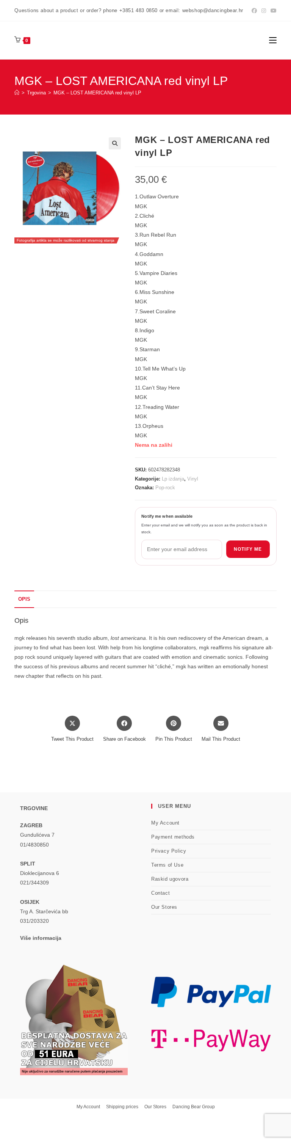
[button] (115, 143)
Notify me (248, 549)
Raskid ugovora (169, 879)
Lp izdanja (173, 479)
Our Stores (164, 907)
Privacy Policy (168, 851)
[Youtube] (272, 10)
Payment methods (173, 837)
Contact (160, 893)
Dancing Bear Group (193, 1106)
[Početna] (16, 93)
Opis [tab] (24, 599)
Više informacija (40, 938)
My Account (165, 823)
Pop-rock (165, 487)
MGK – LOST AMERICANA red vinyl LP (97, 93)
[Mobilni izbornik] (273, 40)
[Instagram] (263, 10)
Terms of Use (167, 865)
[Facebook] (254, 10)
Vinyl (192, 479)
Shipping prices (122, 1106)
